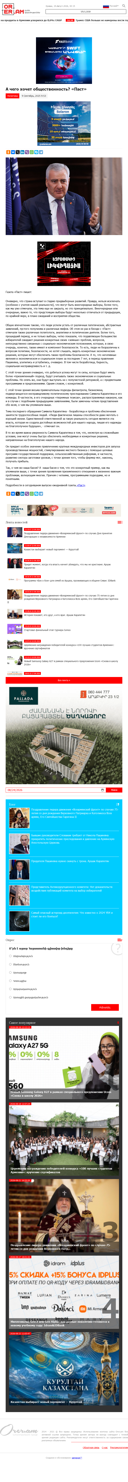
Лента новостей (17, 522)
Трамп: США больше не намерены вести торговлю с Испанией (47, 20)
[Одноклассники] (8, 152)
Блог (12, 804)
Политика (12, 95)
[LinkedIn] (22, 152)
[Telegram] (41, 152)
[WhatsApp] (32, 152)
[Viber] (27, 152)
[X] (18, 152)
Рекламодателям (119, 1447)
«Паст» (80, 485)
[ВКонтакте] (13, 152)
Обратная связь (91, 1447)
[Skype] (36, 152)
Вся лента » (64, 680)
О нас (105, 1447)
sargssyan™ (77, 1458)
